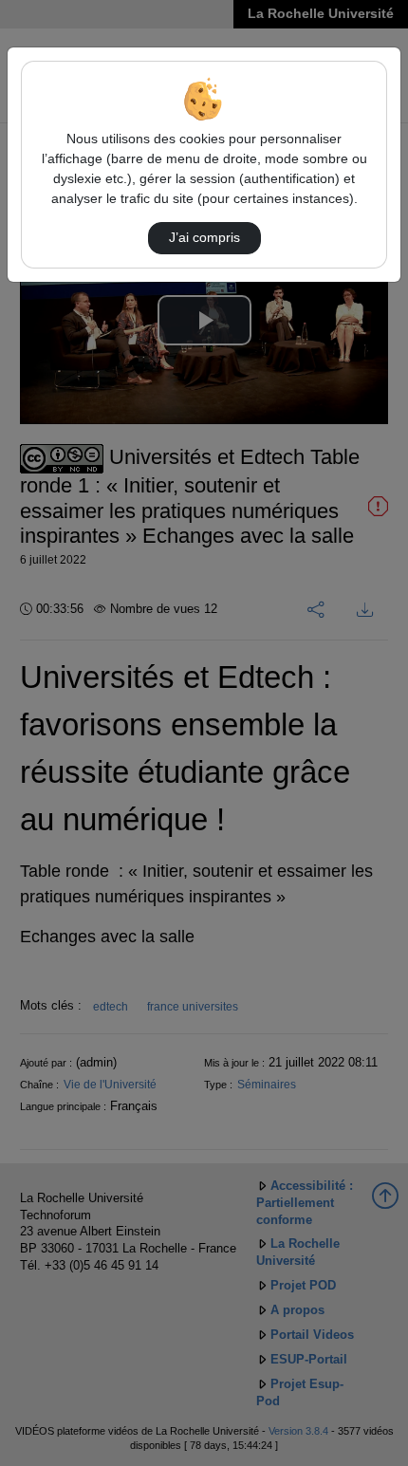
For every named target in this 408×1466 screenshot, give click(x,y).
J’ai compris (204, 237)
